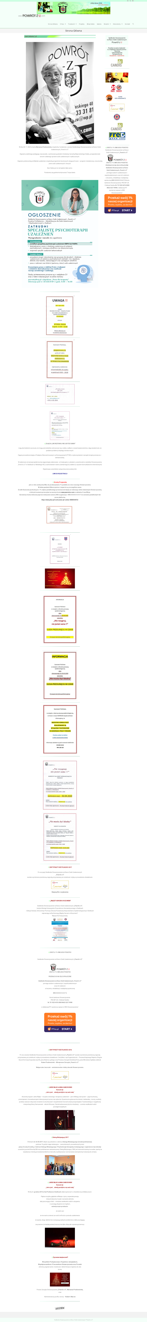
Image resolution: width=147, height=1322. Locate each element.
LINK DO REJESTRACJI (60, 473)
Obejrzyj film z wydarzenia (60, 892)
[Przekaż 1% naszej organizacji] (60, 1022)
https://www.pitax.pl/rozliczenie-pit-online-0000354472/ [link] (60, 500)
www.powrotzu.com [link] (67, 492)
